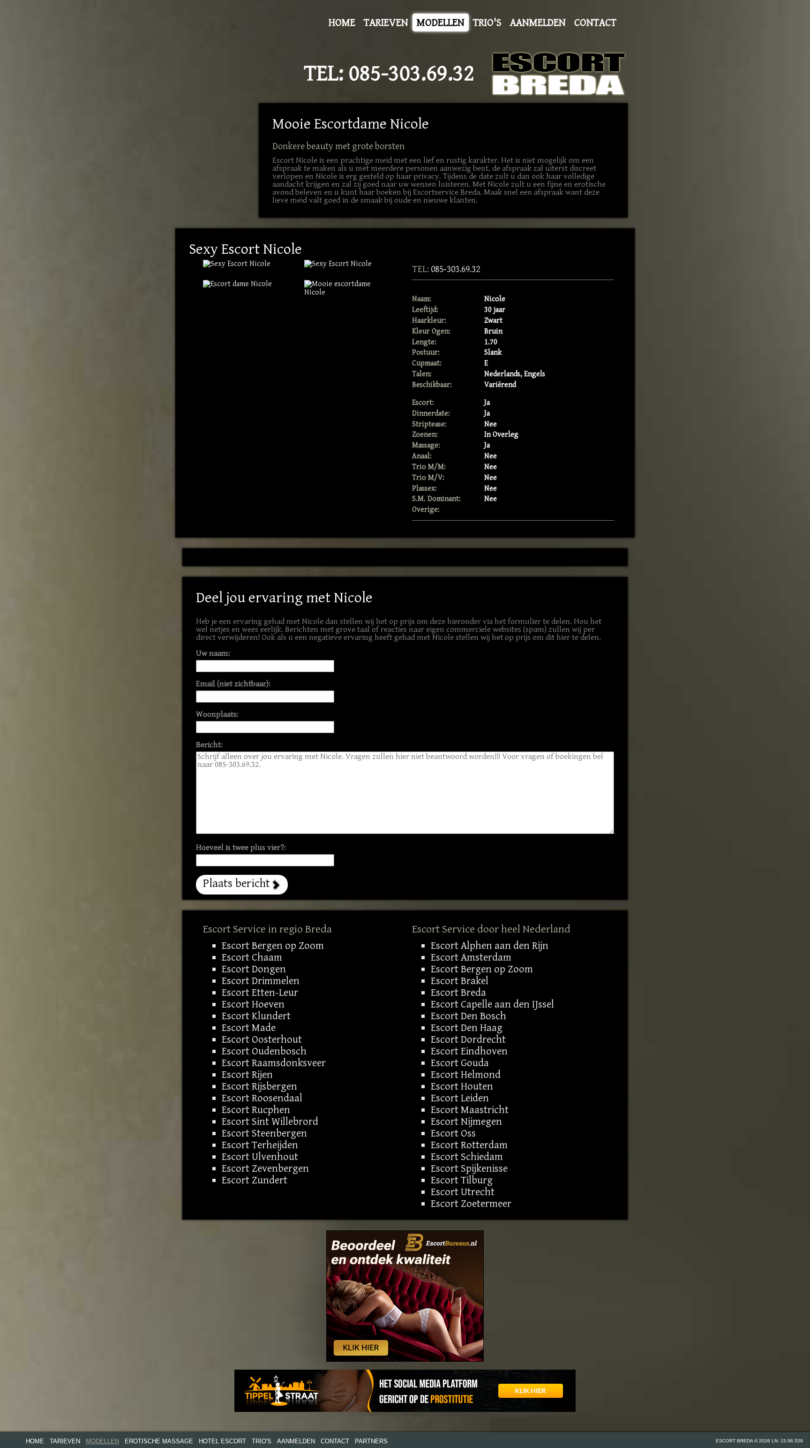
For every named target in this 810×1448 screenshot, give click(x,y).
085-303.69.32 (411, 74)
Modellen (441, 22)
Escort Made (249, 1028)
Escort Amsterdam (471, 957)
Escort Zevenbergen (265, 1168)
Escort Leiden (460, 1098)
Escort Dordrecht (468, 1039)
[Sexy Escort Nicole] (347, 288)
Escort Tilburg (462, 1180)
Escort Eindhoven (469, 1051)
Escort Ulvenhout (260, 1157)
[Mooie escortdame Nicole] (246, 264)
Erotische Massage (159, 1441)
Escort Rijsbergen (259, 1086)
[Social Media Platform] (405, 1391)
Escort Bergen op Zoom (273, 946)
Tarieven (386, 22)
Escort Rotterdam (469, 1145)
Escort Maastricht (470, 1110)
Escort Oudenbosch (264, 1051)
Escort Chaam (252, 957)
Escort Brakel (459, 981)
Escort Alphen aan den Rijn (489, 946)
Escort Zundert (254, 1180)
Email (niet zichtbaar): (233, 684)
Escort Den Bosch (468, 1016)
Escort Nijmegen (466, 1121)
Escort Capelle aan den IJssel (492, 1004)
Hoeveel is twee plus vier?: (241, 848)
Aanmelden (538, 22)
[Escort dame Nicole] (246, 284)
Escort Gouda (460, 1063)
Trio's (487, 22)
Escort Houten (462, 1086)
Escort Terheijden (260, 1145)
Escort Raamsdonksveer (274, 1063)
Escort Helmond (466, 1075)
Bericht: (209, 745)
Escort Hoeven (253, 1004)
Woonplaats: (217, 715)
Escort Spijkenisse (469, 1168)
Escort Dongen (254, 969)
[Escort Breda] (558, 73)
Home (342, 22)
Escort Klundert (256, 1016)
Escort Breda (458, 992)
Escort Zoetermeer (471, 1204)
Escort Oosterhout (262, 1039)
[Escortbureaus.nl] (405, 1295)
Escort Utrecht (463, 1192)
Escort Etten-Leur (260, 992)
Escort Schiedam (467, 1157)
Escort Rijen (247, 1075)
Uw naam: (213, 654)
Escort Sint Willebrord (270, 1121)
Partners (371, 1441)
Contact (595, 22)
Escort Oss (453, 1133)
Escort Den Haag (466, 1028)
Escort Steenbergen (264, 1133)
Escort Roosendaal (262, 1098)
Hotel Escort (222, 1441)
